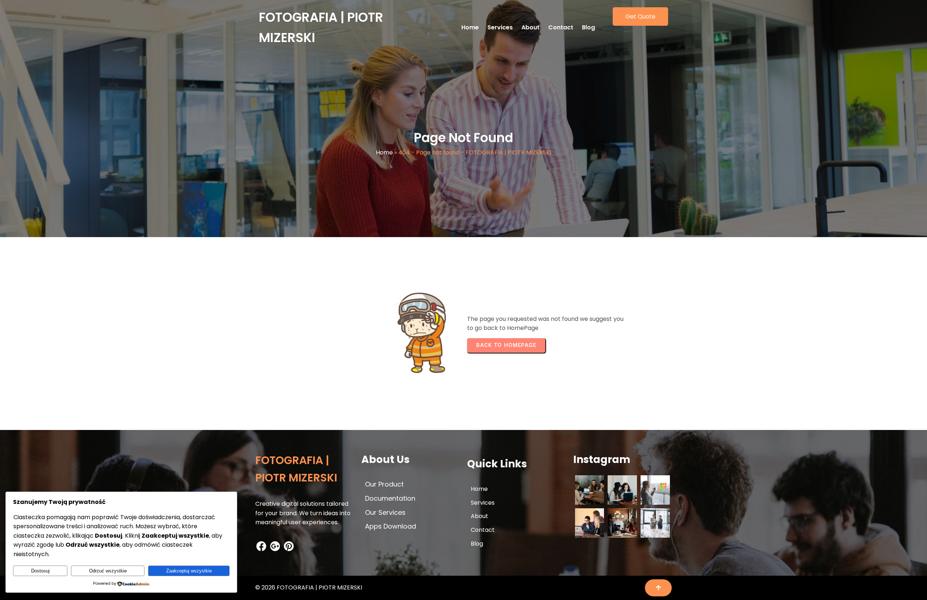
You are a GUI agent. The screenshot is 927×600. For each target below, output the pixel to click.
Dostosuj (40, 571)
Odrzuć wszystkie (108, 571)
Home (384, 152)
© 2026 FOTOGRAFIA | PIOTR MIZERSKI (308, 587)
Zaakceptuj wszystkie (189, 571)
